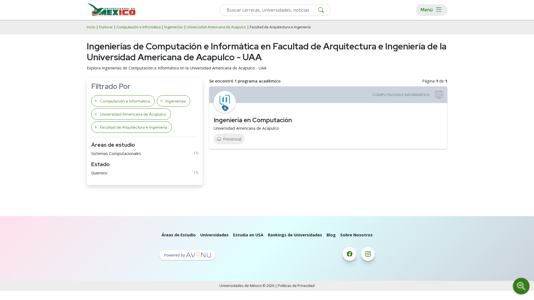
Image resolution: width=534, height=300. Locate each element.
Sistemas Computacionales (116, 153)
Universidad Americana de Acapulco (216, 27)
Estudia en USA (248, 235)
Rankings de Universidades (295, 235)
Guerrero (99, 173)
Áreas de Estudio (179, 235)
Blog (331, 235)
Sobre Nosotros (356, 235)
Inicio (91, 27)
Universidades (214, 235)
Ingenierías (173, 27)
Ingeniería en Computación (253, 120)
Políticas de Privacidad (296, 285)
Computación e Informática (139, 27)
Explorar (106, 27)
